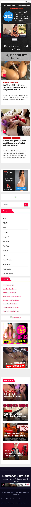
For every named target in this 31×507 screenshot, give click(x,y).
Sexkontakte (11, 503)
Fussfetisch (6, 246)
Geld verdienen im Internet (11, 307)
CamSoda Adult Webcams (11, 311)
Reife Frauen (7, 264)
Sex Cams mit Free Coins (11, 300)
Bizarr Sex (4, 503)
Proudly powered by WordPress (10, 492)
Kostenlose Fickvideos (10, 304)
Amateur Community (9, 292)
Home (2, 499)
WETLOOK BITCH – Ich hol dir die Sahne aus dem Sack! (14, 435)
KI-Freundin (8, 499)
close (28, 2)
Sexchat (18, 503)
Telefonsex (21, 499)
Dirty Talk (6, 82)
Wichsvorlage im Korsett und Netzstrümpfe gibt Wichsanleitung (14, 143)
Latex (5, 255)
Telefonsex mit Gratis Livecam (12, 296)
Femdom (6, 241)
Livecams (15, 499)
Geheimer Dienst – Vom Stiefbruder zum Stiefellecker (15, 416)
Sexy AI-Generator (8, 285)
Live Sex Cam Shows (9, 289)
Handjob (5, 250)
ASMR (5, 223)
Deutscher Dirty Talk (15, 476)
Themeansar (15, 494)
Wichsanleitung (8, 273)
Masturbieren (13, 82)
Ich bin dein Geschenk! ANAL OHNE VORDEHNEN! (14, 396)
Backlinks (23, 503)
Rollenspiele (7, 269)
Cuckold (5, 232)
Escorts (28, 499)
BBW (4, 227)
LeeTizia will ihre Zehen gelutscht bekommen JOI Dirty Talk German (15, 87)
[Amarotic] (15, 357)
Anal (4, 218)
